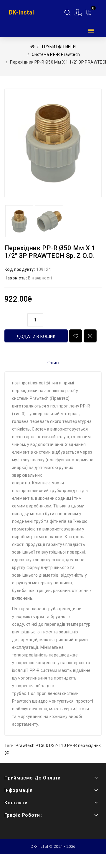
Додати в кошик (36, 336)
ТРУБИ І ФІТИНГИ (58, 46)
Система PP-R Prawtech (56, 54)
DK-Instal (21, 12)
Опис (53, 362)
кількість (14, 319)
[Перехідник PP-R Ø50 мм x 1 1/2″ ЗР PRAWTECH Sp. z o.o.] (53, 143)
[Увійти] (78, 12)
